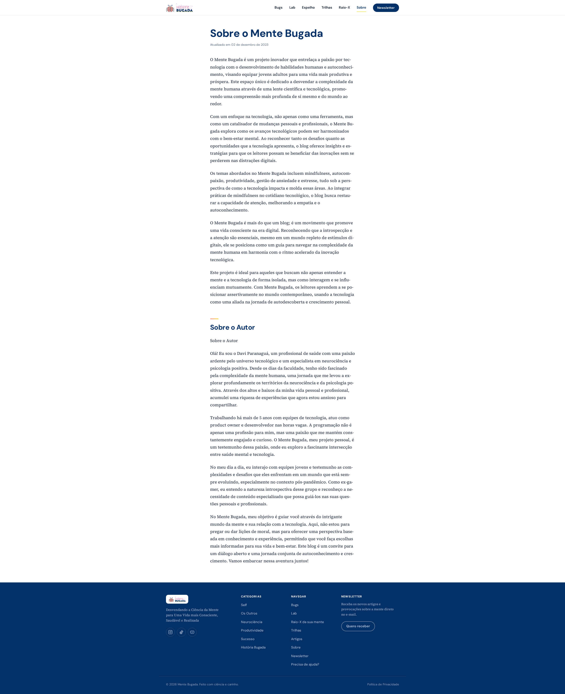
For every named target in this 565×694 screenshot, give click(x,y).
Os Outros (249, 613)
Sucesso (247, 639)
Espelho (308, 7)
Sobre (361, 7)
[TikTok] (181, 632)
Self (244, 605)
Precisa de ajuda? (305, 664)
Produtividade (252, 630)
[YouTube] (192, 632)
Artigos (296, 639)
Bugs (278, 7)
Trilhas (327, 7)
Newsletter (386, 8)
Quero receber (358, 626)
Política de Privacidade (383, 684)
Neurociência (251, 622)
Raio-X (344, 7)
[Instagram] (170, 632)
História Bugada (253, 647)
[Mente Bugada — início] (179, 8)
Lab (292, 7)
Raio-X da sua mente (307, 622)
